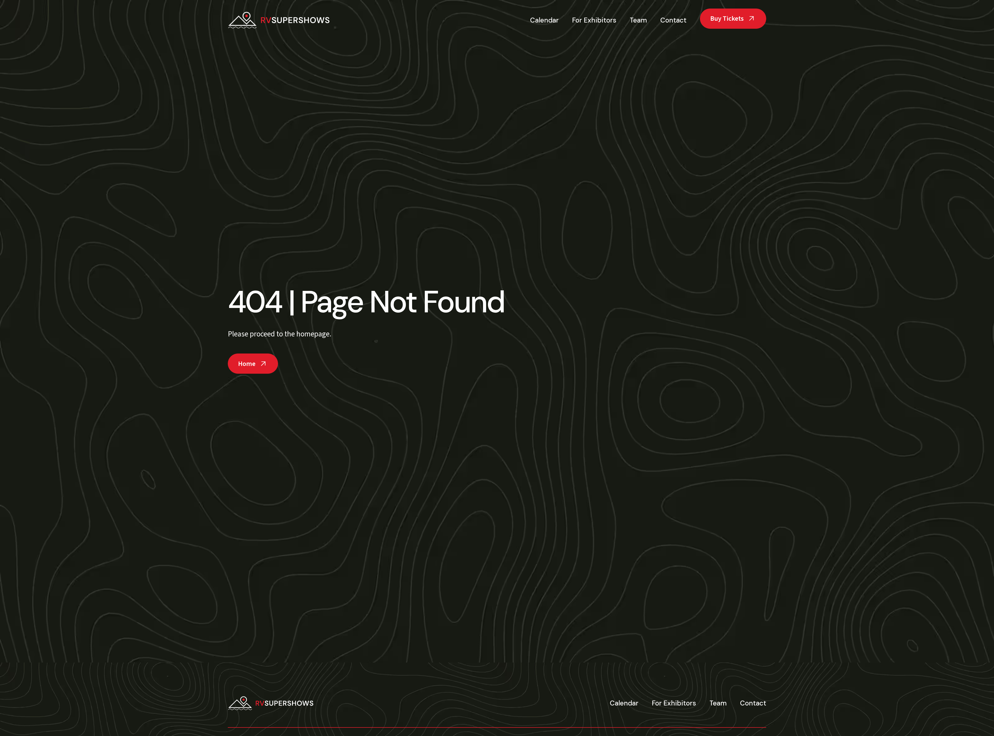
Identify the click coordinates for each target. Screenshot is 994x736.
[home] (279, 20)
